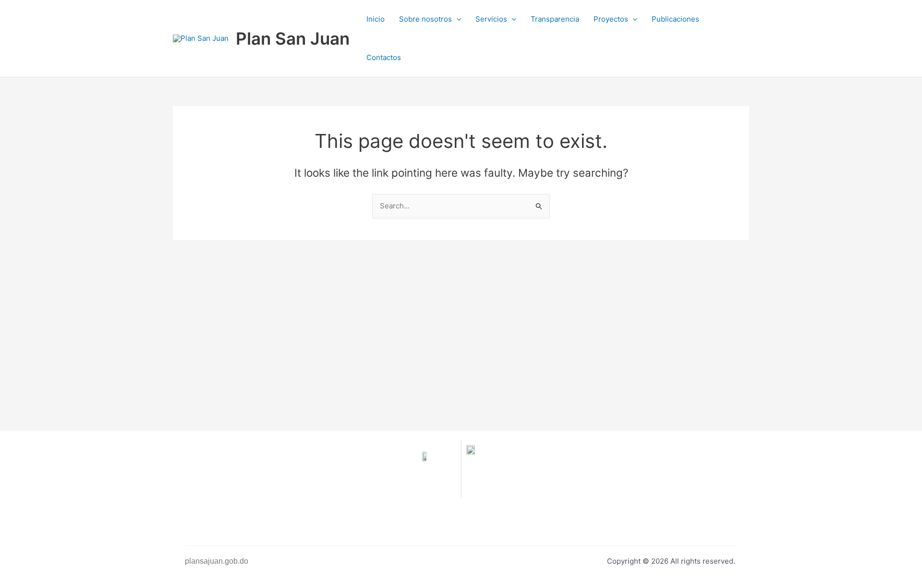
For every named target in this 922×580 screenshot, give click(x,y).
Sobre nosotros (425, 19)
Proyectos (611, 19)
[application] (456, 19)
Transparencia (555, 19)
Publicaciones (675, 19)
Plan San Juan (293, 38)
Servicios (491, 19)
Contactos (383, 57)
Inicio (375, 19)
